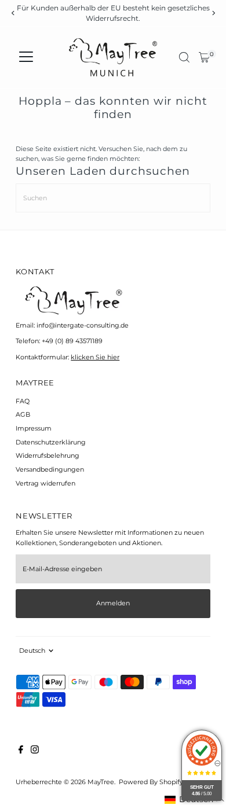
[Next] (213, 13)
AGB (23, 414)
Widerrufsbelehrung (47, 455)
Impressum (34, 428)
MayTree (101, 782)
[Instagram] (35, 751)
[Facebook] (21, 751)
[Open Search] (184, 57)
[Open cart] (204, 57)
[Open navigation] (26, 57)
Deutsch (32, 650)
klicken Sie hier (95, 357)
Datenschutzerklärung (51, 442)
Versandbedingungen (50, 469)
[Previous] (13, 13)
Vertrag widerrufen (45, 483)
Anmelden (113, 603)
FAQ (23, 401)
